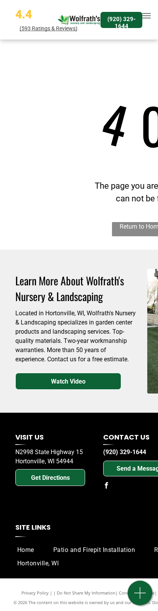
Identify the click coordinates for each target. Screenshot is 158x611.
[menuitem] (30, 550)
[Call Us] (140, 597)
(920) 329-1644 (124, 452)
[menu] (146, 15)
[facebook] (106, 486)
